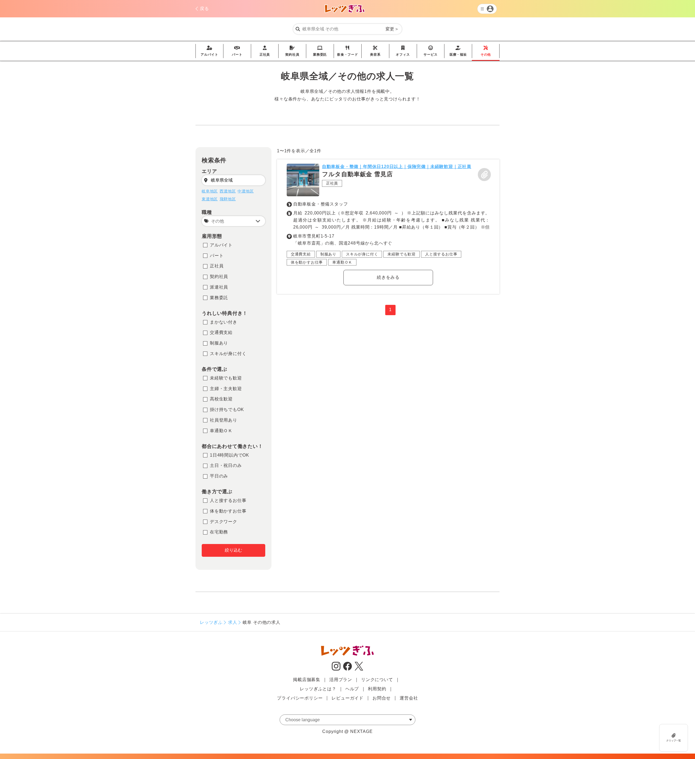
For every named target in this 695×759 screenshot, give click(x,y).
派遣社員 (219, 287)
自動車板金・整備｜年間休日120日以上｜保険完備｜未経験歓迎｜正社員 (396, 166)
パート (237, 51)
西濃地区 (228, 191)
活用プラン (340, 679)
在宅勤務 (219, 532)
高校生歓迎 (221, 399)
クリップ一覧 (673, 740)
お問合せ (381, 698)
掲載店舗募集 (306, 679)
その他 (486, 51)
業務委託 (320, 51)
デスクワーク (223, 521)
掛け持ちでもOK (227, 409)
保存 (484, 174)
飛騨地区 (228, 199)
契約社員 (292, 51)
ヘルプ (352, 689)
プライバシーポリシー (300, 698)
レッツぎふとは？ (318, 689)
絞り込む (233, 550)
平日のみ (219, 476)
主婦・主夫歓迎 (226, 388)
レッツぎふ (211, 622)
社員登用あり (223, 420)
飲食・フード (347, 51)
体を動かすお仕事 (228, 511)
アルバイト (209, 51)
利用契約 (377, 689)
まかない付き (223, 322)
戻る (204, 8)
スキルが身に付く (228, 353)
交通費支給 (221, 332)
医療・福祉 (458, 51)
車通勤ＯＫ (221, 430)
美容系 (375, 51)
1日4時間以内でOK (229, 455)
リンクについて (377, 679)
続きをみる (388, 277)
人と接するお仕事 (228, 500)
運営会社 (409, 698)
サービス (430, 51)
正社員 (265, 51)
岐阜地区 (210, 191)
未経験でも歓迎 (226, 378)
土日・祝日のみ (226, 465)
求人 (232, 622)
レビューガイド (347, 698)
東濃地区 (210, 199)
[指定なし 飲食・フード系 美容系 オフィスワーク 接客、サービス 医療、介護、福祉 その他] (233, 221)
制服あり (219, 343)
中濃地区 (246, 191)
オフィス (403, 51)
